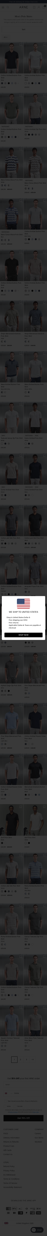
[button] (40, 635)
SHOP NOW (23, 635)
